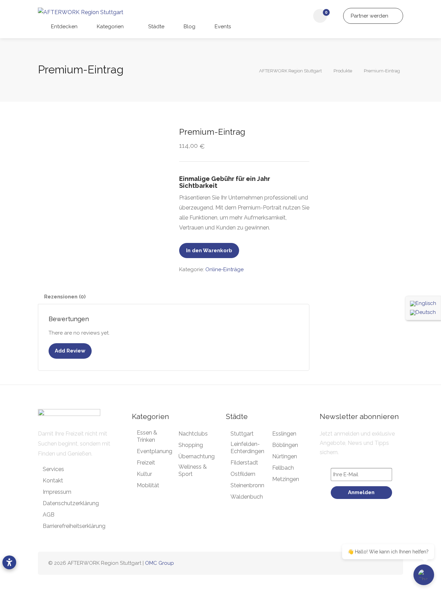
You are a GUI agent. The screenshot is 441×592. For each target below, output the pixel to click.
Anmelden (361, 492)
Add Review (70, 351)
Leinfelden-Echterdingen (247, 448)
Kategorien (109, 26)
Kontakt (53, 480)
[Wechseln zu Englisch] (423, 303)
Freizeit (146, 462)
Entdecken (64, 26)
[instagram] (365, 563)
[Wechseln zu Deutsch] (423, 312)
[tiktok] (377, 563)
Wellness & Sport (192, 470)
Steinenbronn (247, 485)
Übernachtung (196, 456)
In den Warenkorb (209, 250)
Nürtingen (284, 456)
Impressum (57, 492)
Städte (155, 26)
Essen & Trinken (147, 436)
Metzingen (285, 479)
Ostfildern (242, 474)
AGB (48, 514)
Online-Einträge (224, 269)
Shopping (190, 445)
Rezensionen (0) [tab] (65, 297)
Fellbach (283, 468)
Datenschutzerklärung (71, 503)
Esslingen (284, 433)
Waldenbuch (246, 496)
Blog (188, 26)
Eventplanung (154, 451)
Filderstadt (244, 462)
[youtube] (388, 563)
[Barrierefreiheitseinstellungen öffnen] (9, 562)
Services (53, 469)
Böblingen (285, 445)
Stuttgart (242, 433)
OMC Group (159, 563)
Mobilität (148, 485)
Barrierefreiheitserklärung (74, 526)
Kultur (144, 474)
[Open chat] (423, 574)
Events (222, 26)
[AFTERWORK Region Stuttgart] (80, 12)
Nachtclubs (193, 433)
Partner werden (370, 16)
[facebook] (354, 563)
